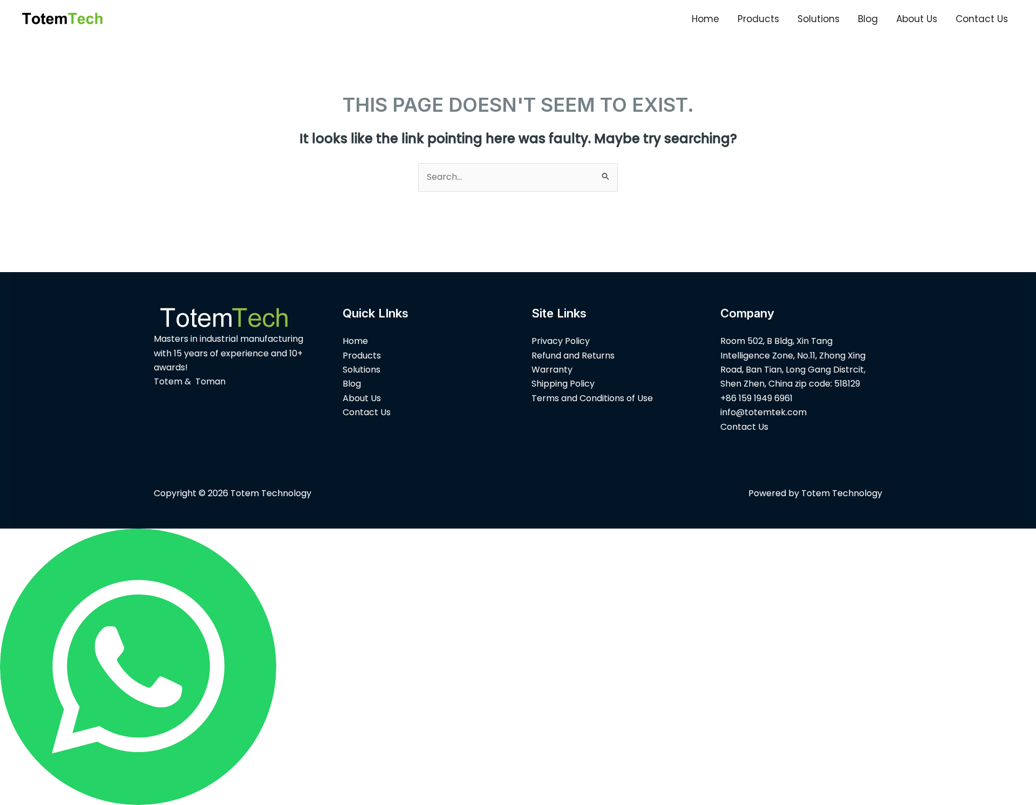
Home (705, 18)
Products (758, 18)
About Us (916, 18)
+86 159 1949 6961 (756, 398)
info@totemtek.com (763, 412)
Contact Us (982, 18)
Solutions (819, 18)
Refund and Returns (573, 355)
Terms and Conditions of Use (592, 398)
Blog (868, 18)
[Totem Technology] (62, 18)
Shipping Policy (563, 383)
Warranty (551, 369)
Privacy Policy (560, 341)
